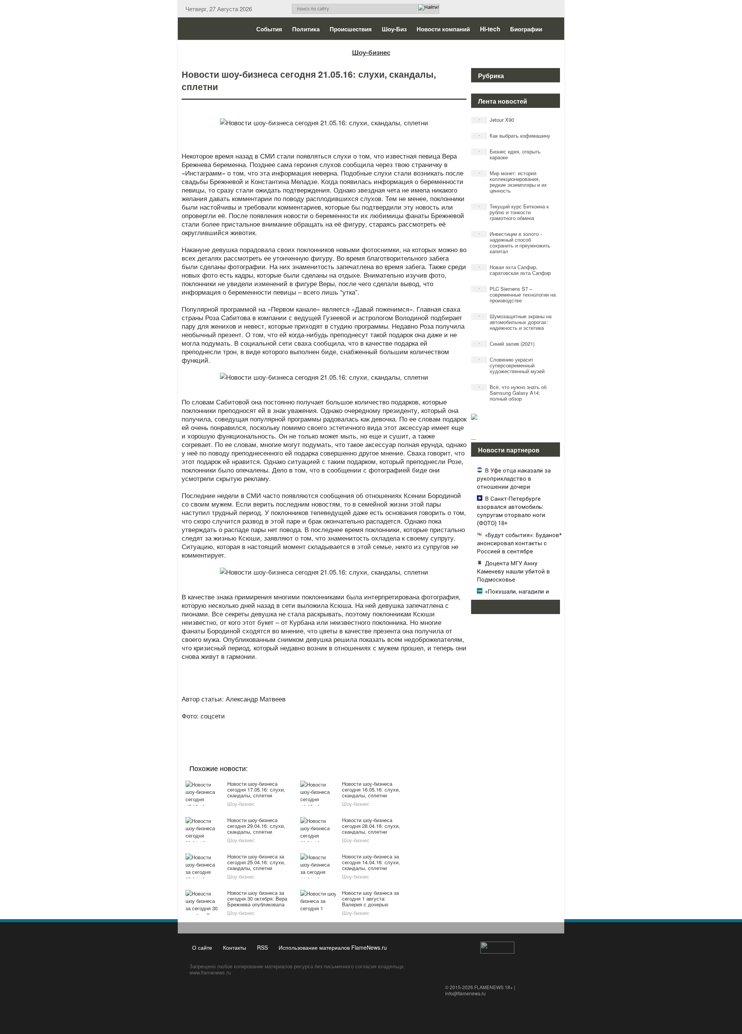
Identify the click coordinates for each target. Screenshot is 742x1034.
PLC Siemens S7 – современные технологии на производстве (517, 294)
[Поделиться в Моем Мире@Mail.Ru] (308, 726)
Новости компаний (443, 29)
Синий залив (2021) (506, 343)
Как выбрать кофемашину (514, 135)
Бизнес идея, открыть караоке (509, 154)
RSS (262, 947)
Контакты (234, 947)
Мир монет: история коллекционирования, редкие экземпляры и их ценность (512, 181)
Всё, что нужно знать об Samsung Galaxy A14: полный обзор (512, 392)
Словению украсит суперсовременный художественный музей (511, 365)
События (269, 29)
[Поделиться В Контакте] (352, 726)
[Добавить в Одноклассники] (323, 726)
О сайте (202, 947)
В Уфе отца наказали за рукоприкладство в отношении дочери (514, 478)
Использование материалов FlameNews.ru (333, 947)
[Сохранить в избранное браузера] (367, 726)
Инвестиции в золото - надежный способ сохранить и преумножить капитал (514, 242)
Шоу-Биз (394, 29)
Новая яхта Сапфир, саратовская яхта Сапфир (514, 269)
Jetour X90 (496, 119)
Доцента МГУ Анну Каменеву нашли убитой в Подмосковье (513, 571)
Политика (306, 29)
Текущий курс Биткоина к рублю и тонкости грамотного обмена (513, 212)
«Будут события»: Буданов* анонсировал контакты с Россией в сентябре (519, 543)
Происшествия (351, 29)
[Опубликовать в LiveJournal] (294, 726)
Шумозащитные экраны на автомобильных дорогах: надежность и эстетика (515, 321)
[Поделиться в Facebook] (264, 726)
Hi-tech (490, 29)
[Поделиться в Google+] (279, 726)
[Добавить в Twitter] (338, 726)
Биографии (526, 29)
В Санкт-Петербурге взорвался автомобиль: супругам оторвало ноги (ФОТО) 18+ (511, 511)
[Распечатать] (382, 726)
